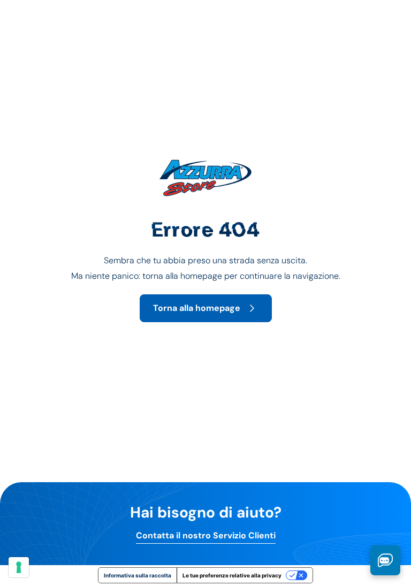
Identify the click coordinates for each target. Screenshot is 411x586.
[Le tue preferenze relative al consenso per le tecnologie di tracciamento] (19, 567)
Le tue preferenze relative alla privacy (231, 575)
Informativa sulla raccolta (137, 575)
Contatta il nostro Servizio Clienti (206, 535)
